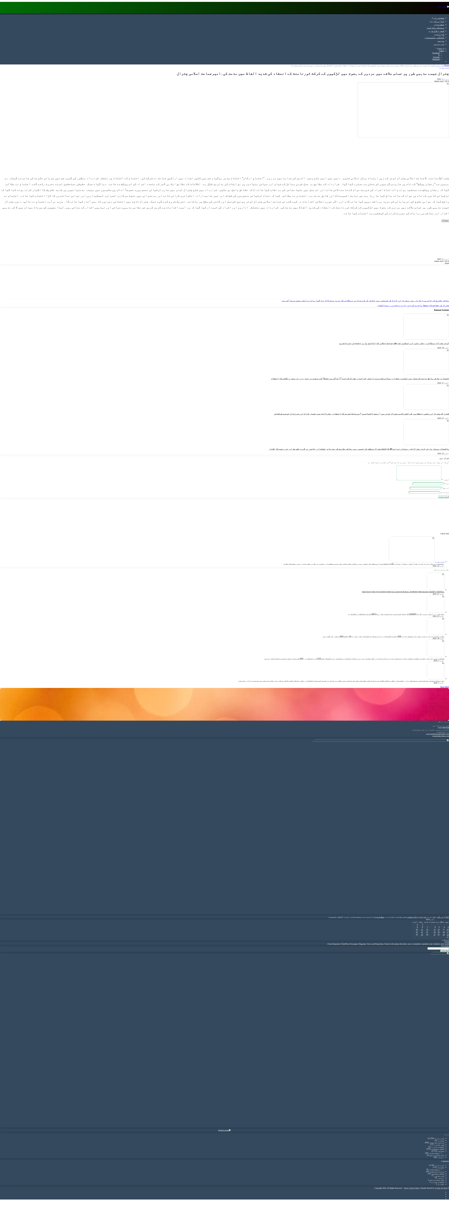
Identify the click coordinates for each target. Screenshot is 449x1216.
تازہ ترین (437, 20)
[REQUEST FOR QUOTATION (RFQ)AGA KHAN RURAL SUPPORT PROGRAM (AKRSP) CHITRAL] (435, 590)
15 (422, 930)
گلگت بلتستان (434, 37)
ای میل (445, 488)
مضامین (439, 24)
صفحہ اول (437, 17)
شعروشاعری (436, 30)
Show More (444, 687)
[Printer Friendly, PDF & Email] (445, 220)
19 (439, 932)
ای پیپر (438, 43)
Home (446, 66)
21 (427, 932)
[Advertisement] (379, 156)
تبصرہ (445, 480)
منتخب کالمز (435, 27)
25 (444, 935)
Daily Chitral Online (411, 1188)
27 (435, 935)
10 (448, 930)
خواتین (439, 34)
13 (435, 930)
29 (422, 935)
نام (446, 484)
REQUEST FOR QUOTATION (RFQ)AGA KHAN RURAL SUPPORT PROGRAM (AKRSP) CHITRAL (403, 592)
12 (439, 930)
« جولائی (445, 940)
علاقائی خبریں (389, 917)
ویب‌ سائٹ (444, 492)
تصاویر (429, 917)
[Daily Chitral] (443, 7)
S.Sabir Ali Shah (441, 1188)
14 (427, 930)
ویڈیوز (346, 917)
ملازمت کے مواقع (367, 917)
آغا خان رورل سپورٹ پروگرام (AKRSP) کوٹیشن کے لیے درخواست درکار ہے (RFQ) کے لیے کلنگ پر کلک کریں (396, 614)
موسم (440, 40)
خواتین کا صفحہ (416, 916)
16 (417, 930)
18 (444, 932)
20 (435, 932)
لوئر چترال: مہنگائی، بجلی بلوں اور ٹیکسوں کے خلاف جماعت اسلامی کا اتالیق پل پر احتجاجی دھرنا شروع (394, 343)
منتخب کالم (356, 917)
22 (422, 932)
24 (448, 935)
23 (417, 932)
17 (448, 932)
